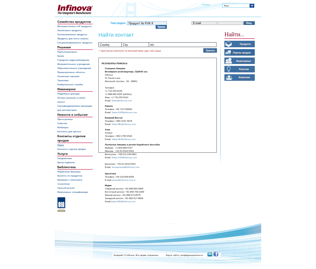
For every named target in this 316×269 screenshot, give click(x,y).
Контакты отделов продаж (71, 149)
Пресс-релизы (65, 119)
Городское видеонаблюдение (73, 60)
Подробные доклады (68, 94)
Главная (206, 4)
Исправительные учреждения (73, 64)
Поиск (60, 145)
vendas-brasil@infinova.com (125, 167)
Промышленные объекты (71, 72)
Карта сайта (172, 255)
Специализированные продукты (74, 42)
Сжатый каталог (66, 188)
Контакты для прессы (69, 131)
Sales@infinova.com (122, 100)
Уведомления (64, 158)
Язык (226, 6)
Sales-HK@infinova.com (123, 139)
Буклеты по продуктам (69, 176)
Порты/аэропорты (67, 52)
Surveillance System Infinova (75, 9)
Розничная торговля (68, 76)
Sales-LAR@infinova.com (124, 157)
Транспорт (63, 80)
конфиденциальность (192, 255)
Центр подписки (66, 162)
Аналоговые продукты (69, 30)
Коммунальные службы (70, 84)
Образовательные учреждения (74, 68)
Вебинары (63, 127)
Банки (60, 56)
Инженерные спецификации (72, 192)
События (62, 123)
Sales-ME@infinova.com (124, 124)
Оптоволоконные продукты (72, 34)
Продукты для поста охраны (73, 38)
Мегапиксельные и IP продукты (74, 26)
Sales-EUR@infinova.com (124, 112)
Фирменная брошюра (69, 171)
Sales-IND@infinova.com (123, 201)
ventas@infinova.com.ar (123, 180)
